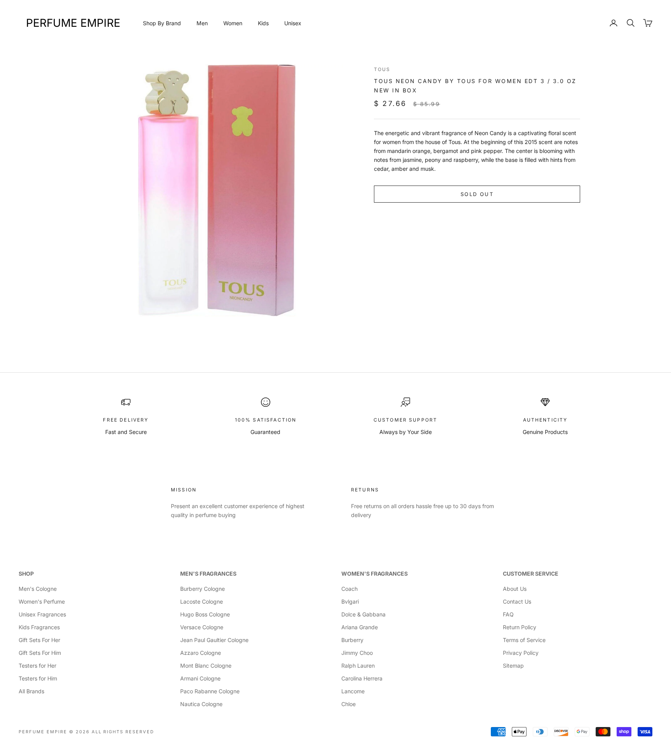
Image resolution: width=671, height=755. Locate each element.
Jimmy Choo (357, 652)
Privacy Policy (521, 652)
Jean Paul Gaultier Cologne (214, 640)
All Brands (31, 691)
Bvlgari (350, 601)
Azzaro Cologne (200, 652)
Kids (263, 23)
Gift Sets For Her (39, 640)
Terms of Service (524, 640)
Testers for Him (38, 678)
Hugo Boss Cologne (205, 614)
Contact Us (517, 601)
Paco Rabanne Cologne (210, 691)
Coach (349, 588)
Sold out (477, 194)
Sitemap (513, 665)
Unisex (292, 23)
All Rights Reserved (123, 731)
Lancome (353, 691)
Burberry (352, 640)
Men (202, 23)
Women (232, 23)
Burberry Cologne (202, 588)
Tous (382, 69)
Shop (26, 573)
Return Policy (519, 627)
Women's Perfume (42, 601)
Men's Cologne (38, 588)
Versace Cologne (201, 627)
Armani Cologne (200, 678)
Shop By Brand (162, 23)
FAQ (508, 614)
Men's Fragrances (208, 573)
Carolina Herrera (361, 678)
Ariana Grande (359, 627)
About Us (515, 588)
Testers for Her (37, 665)
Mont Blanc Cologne (205, 665)
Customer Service (530, 573)
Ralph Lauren (358, 665)
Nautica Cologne (201, 704)
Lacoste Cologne (201, 601)
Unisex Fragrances (42, 614)
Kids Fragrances (39, 627)
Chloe (348, 704)
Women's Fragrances (374, 573)
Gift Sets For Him (40, 652)
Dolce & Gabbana (363, 614)
